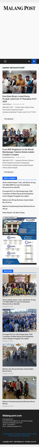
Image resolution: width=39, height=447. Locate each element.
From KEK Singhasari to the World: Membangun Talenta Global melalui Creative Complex (19, 135)
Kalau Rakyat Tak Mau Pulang (13, 213)
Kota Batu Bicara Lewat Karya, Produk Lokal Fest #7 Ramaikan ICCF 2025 (19, 82)
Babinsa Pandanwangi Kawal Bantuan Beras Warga (19, 387)
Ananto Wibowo (7, 104)
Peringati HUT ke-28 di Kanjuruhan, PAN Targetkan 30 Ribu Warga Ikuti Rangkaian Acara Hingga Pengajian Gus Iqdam (17, 193)
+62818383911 (11, 424)
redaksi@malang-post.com (14, 426)
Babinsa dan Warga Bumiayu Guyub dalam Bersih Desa (19, 355)
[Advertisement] (19, 35)
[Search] (29, 61)
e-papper (34, 61)
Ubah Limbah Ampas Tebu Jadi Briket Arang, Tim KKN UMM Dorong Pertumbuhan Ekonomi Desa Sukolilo (19, 185)
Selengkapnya (8, 119)
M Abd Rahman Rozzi (8, 157)
